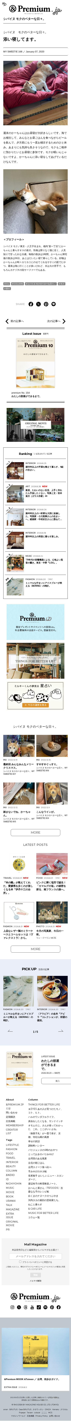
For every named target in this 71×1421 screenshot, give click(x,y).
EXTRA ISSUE (10, 1215)
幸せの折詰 (34, 1141)
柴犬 (8, 288)
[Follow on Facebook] (58, 1307)
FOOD (9, 1153)
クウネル (64, 1409)
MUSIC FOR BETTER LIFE (43, 1213)
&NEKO (10, 1175)
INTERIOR (12, 1162)
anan (5, 1409)
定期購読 (10, 1116)
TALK (9, 1205)
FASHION (11, 1149)
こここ (44, 1412)
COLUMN (18, 283)
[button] (10, 1031)
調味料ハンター (36, 1145)
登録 (35, 1275)
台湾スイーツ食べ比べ (39, 1167)
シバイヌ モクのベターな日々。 (24, 18)
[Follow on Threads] (25, 1307)
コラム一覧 (34, 1217)
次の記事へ (53, 321)
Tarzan (30, 1412)
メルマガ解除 (35, 1281)
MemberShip (15, 1125)
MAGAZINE (12, 1209)
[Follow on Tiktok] (39, 1307)
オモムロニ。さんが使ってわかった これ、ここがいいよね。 (45, 1127)
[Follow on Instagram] (12, 1307)
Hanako (55, 1409)
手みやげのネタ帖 (37, 1171)
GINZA (48, 1409)
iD (7, 1179)
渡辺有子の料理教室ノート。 (43, 1183)
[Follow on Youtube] (32, 1307)
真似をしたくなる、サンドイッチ (45, 1121)
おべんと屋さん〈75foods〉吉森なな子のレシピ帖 (45, 1189)
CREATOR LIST (12, 1131)
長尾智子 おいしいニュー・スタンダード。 (46, 1177)
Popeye (22, 1412)
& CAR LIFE (35, 1208)
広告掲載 (10, 1121)
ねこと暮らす (35, 1204)
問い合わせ (12, 1112)
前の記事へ (17, 321)
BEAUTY (11, 1166)
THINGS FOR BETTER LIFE (44, 1104)
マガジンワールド (18, 1416)
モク (62, 283)
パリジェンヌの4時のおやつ (42, 1149)
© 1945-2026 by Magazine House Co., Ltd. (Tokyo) (35, 1404)
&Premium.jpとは (15, 1106)
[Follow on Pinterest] (52, 1307)
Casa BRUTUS (25, 1409)
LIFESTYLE (12, 1144)
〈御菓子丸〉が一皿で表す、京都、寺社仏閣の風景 (44, 1135)
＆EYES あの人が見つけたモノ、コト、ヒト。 (45, 1110)
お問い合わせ (54, 1416)
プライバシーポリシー (34, 1267)
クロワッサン (38, 1409)
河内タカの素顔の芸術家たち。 (44, 1200)
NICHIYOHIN (13, 1183)
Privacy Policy (42, 1416)
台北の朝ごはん (36, 1162)
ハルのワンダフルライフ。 (42, 1116)
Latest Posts (35, 845)
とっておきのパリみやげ (41, 1154)
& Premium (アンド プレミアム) (35, 10)
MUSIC (10, 1187)
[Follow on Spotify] (45, 1307)
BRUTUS (13, 1409)
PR (8, 1229)
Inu (7, 283)
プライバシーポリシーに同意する (37, 1262)
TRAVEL (10, 1157)
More (35, 832)
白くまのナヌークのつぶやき (43, 1195)
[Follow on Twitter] (19, 1307)
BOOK (9, 1196)
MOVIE (10, 1192)
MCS (50, 1412)
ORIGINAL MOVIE (12, 1223)
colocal (37, 1412)
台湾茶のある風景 (37, 1158)
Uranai (11, 1200)
